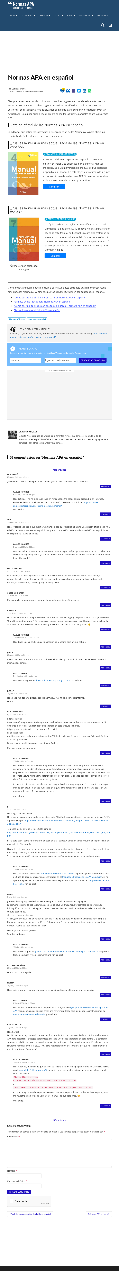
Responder (105, 486)
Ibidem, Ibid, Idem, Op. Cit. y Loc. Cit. (52, 680)
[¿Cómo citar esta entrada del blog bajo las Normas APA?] (68, 91)
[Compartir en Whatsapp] (89, 91)
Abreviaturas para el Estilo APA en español (37, 310)
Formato (43, 15)
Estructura (27, 15)
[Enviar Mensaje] (110, 26)
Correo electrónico (17, 1181)
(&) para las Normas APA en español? (66, 297)
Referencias (84, 15)
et (45, 297)
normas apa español (37, 319)
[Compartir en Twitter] (79, 91)
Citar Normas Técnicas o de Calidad (56, 873)
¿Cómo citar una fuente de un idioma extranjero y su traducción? (66, 951)
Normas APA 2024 (17, 319)
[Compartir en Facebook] (73, 91)
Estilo (57, 15)
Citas (69, 15)
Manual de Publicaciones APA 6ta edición (82, 877)
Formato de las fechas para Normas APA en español (42, 301)
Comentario (13, 1136)
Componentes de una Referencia (29, 1014)
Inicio (12, 15)
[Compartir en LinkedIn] (84, 91)
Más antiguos (59, 469)
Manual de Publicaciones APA (33, 1070)
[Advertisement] (59, 52)
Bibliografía (102, 15)
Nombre (12, 1170)
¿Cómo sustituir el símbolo (29, 297)
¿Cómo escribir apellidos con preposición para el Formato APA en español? (55, 305)
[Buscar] (102, 26)
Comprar (54, 186)
